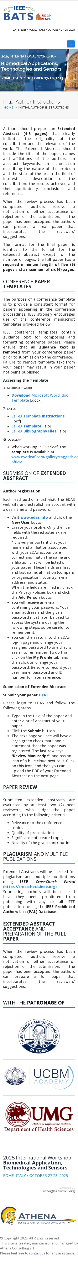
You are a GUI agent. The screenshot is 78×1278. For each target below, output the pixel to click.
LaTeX (26, 426)
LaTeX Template (37, 416)
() (30, 886)
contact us (37, 1253)
